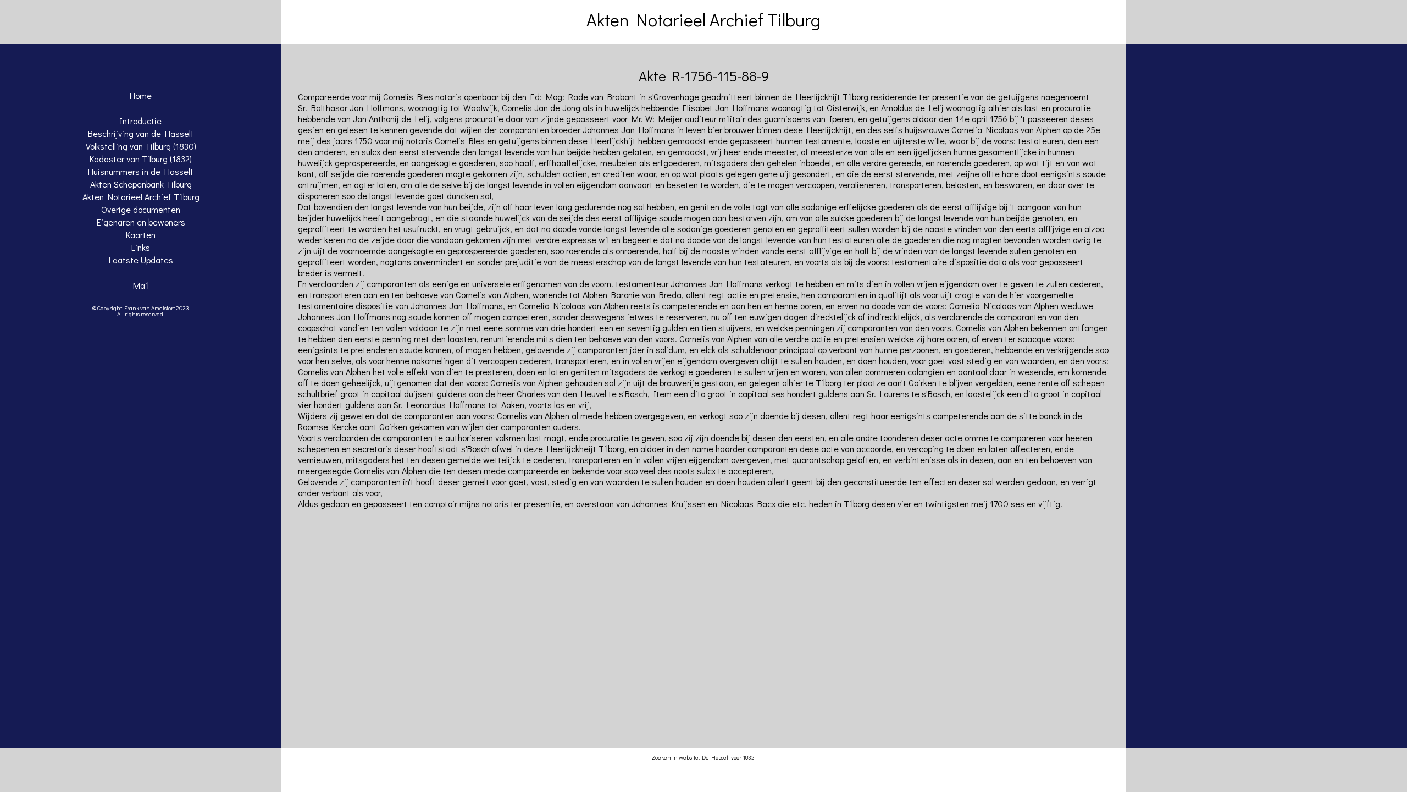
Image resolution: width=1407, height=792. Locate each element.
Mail (141, 285)
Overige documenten (140, 209)
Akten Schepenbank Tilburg (141, 184)
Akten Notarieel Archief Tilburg (141, 196)
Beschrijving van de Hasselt (141, 133)
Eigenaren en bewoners (141, 222)
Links (140, 247)
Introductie (141, 121)
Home (141, 95)
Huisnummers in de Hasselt (140, 171)
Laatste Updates (141, 260)
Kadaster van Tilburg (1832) (141, 158)
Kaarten (141, 234)
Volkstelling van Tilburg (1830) (141, 146)
